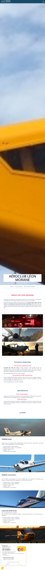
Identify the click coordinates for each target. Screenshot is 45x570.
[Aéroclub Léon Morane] (22, 321)
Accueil (7, 1)
